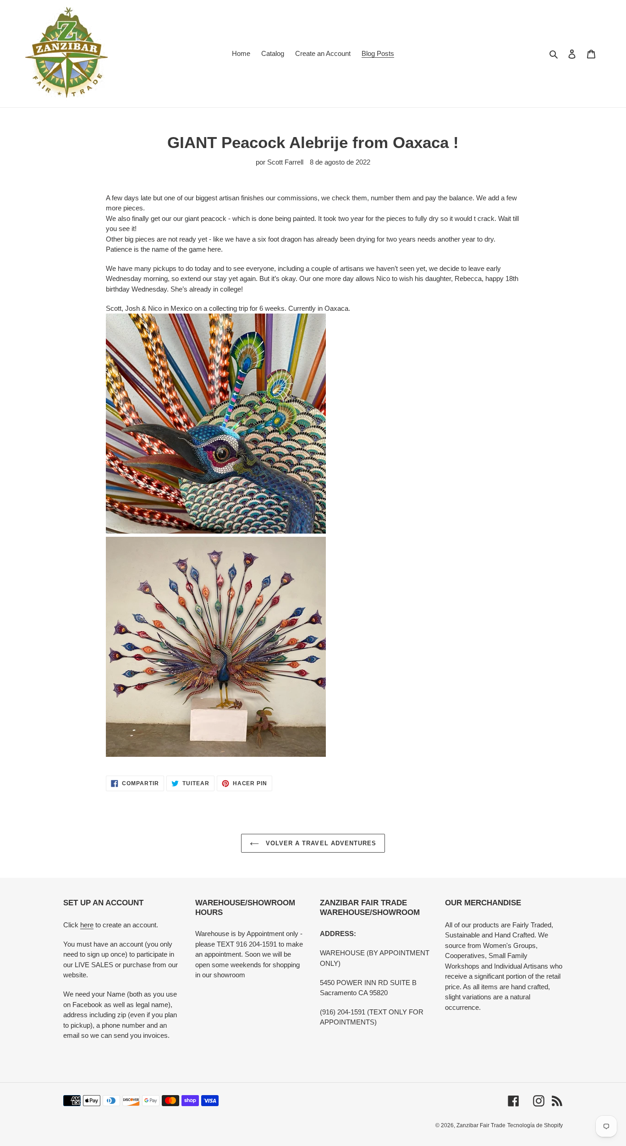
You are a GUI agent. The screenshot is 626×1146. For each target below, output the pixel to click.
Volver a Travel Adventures (320, 843)
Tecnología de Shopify (535, 1125)
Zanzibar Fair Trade (480, 1125)
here (86, 925)
